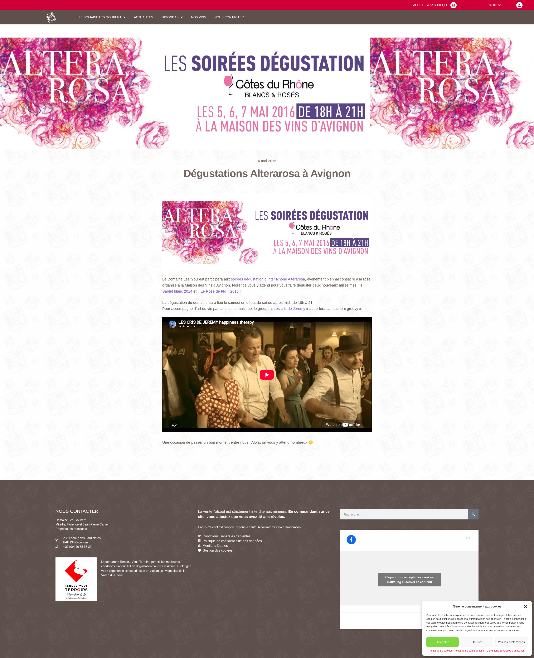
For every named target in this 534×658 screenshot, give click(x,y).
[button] (526, 606)
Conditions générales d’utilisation (506, 650)
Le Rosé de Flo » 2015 (220, 291)
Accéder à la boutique (430, 5)
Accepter (442, 642)
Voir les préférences (511, 642)
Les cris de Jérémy (289, 309)
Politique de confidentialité (470, 650)
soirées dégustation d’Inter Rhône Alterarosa (268, 279)
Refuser (477, 642)
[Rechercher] (473, 514)
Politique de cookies (440, 650)
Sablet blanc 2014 (177, 291)
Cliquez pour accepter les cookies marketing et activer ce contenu (409, 579)
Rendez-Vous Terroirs (135, 561)
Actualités (143, 17)
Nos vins (198, 17)
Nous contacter (229, 17)
